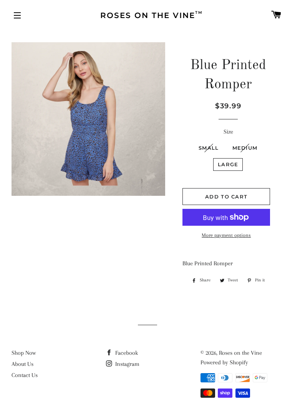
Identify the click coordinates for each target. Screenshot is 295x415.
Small (209, 148)
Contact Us (25, 375)
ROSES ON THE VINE (151, 15)
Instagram (126, 363)
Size (228, 131)
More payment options (226, 235)
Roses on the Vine (240, 352)
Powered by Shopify (224, 362)
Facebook (126, 352)
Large (228, 164)
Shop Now (24, 352)
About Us (22, 363)
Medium (245, 148)
